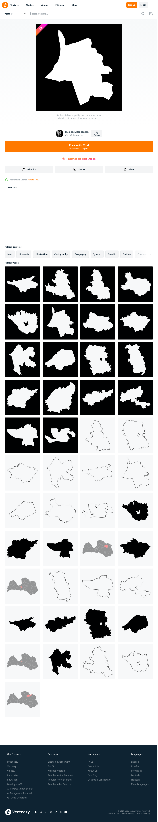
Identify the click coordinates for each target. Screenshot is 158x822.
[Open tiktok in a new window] (56, 812)
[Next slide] (146, 254)
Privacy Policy (126, 813)
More (74, 5)
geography (80, 254)
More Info (12, 187)
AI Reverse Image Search (20, 788)
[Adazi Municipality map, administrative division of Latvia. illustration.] (60, 359)
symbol (97, 254)
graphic (112, 254)
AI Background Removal (19, 793)
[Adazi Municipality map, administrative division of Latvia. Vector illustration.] (22, 510)
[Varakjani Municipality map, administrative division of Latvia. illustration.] (22, 435)
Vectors (14, 5)
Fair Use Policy (141, 813)
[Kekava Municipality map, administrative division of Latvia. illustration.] (135, 284)
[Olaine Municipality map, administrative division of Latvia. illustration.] (135, 397)
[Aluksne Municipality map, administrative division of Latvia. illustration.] (97, 322)
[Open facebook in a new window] (36, 812)
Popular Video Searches (60, 784)
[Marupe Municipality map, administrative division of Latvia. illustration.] (22, 284)
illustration (42, 254)
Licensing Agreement (59, 761)
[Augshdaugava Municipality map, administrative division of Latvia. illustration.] (22, 322)
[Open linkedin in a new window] (46, 812)
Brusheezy (12, 761)
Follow (96, 135)
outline (127, 254)
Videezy (11, 770)
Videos (44, 5)
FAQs (90, 761)
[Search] (141, 13)
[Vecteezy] (5, 5)
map (9, 254)
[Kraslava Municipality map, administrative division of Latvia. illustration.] (22, 397)
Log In (141, 5)
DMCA (51, 766)
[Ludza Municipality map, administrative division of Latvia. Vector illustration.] (60, 586)
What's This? (33, 179)
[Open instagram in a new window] (41, 812)
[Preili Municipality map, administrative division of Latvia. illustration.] (60, 284)
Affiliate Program (56, 770)
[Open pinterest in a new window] (51, 812)
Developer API (14, 784)
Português (134, 770)
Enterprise (12, 775)
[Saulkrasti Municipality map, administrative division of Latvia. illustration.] (60, 322)
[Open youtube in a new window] (65, 812)
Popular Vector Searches (60, 775)
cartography (61, 254)
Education (12, 779)
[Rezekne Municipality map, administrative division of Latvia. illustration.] (97, 359)
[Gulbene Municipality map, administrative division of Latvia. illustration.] (135, 322)
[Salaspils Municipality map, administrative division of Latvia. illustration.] (60, 435)
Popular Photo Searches (60, 779)
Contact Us (93, 766)
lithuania (24, 254)
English (133, 761)
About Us (92, 770)
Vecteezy (11, 766)
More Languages (138, 784)
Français (133, 779)
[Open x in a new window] (61, 812)
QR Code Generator (17, 797)
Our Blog (92, 775)
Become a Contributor (99, 779)
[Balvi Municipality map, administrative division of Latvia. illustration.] (60, 397)
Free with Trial (78, 146)
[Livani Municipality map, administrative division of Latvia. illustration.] (22, 359)
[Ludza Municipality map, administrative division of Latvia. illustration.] (135, 359)
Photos (29, 5)
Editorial (59, 5)
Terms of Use (111, 813)
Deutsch (133, 775)
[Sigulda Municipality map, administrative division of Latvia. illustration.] (97, 284)
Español (133, 766)
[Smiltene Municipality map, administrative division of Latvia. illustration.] (97, 397)
